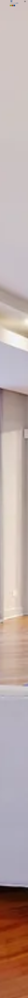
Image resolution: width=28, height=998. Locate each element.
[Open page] (14, 3)
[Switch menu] (25, 1)
